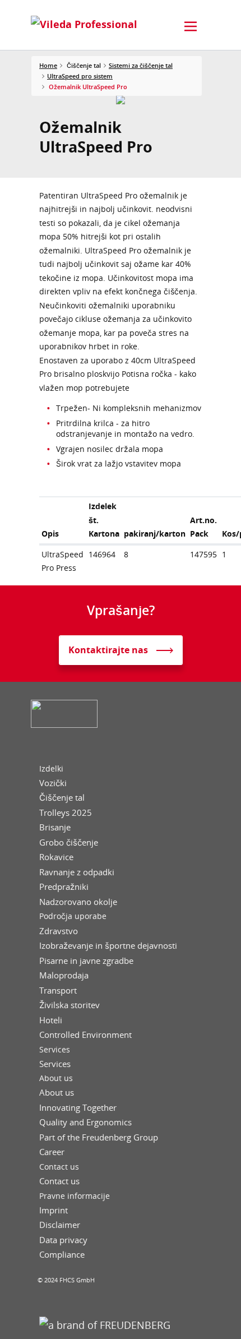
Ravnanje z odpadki (76, 872)
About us (56, 1078)
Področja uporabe (72, 916)
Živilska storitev (69, 1005)
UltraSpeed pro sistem (80, 76)
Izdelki (51, 769)
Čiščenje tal (62, 797)
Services (54, 1050)
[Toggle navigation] (190, 26)
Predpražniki (64, 886)
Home (48, 65)
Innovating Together (78, 1107)
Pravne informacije (74, 1196)
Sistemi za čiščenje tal (141, 65)
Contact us (59, 1167)
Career (51, 1152)
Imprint (53, 1210)
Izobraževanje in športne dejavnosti (108, 945)
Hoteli (50, 1020)
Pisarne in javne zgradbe (86, 960)
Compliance (62, 1254)
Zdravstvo (58, 931)
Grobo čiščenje (68, 842)
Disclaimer (59, 1225)
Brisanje (55, 827)
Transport (58, 990)
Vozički (53, 783)
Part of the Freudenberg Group (98, 1137)
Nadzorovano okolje (78, 902)
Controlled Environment (85, 1034)
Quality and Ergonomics (85, 1122)
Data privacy (63, 1240)
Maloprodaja (64, 975)
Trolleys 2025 (65, 812)
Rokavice (56, 857)
